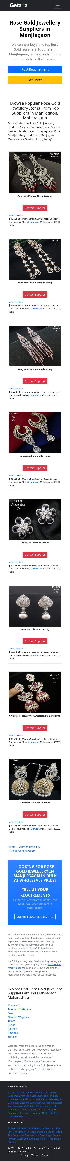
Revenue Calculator (30, 1112)
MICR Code (47, 1099)
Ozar (11, 1013)
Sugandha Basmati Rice (26, 1135)
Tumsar (12, 1036)
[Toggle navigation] (57, 5)
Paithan (12, 1029)
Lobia (34, 1131)
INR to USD (47, 1112)
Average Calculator (52, 1102)
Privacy (24, 1155)
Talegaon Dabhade (19, 1009)
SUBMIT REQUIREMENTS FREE (35, 916)
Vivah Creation (16, 215)
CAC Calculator (45, 1109)
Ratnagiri (13, 1032)
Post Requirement (35, 69)
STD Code (37, 1095)
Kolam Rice (54, 1128)
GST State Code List (18, 1099)
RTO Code (46, 1092)
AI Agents (13, 1128)
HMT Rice (42, 1128)
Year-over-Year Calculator (21, 1106)
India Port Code (22, 1095)
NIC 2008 (13, 1092)
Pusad (11, 1025)
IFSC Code (34, 1099)
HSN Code (34, 1092)
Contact (45, 1155)
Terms (34, 1155)
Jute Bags (34, 1138)
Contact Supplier (35, 208)
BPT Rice (12, 1131)
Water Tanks (46, 1138)
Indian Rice (30, 1128)
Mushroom (22, 1138)
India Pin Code (51, 1095)
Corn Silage (46, 1135)
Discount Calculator (30, 1102)
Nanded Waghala (18, 1017)
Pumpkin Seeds (45, 1131)
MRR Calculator (28, 1109)
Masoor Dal (24, 1131)
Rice (21, 1128)
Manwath (14, 1005)
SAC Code (23, 1092)
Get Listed (35, 80)
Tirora (11, 1021)
